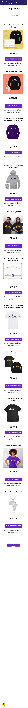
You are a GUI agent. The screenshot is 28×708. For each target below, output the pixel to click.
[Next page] (17, 545)
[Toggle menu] (24, 2)
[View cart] (16, 2)
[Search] (20, 2)
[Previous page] (9, 545)
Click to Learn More (13, 59)
